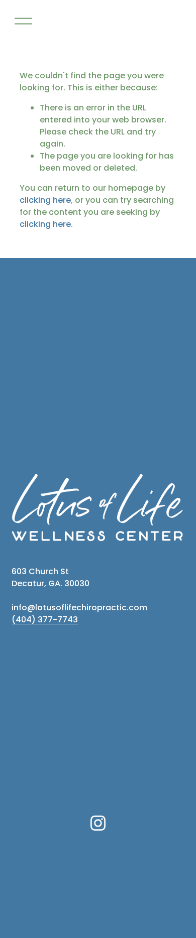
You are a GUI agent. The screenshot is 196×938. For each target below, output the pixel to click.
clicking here (45, 200)
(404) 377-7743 (45, 619)
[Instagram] (98, 823)
